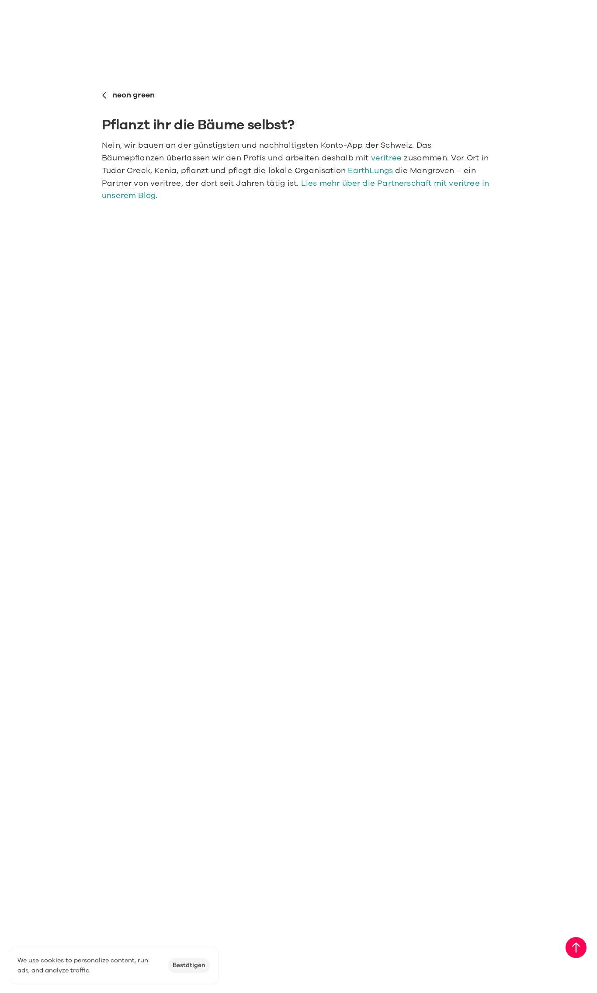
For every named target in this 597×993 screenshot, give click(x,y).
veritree (386, 158)
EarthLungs (370, 170)
